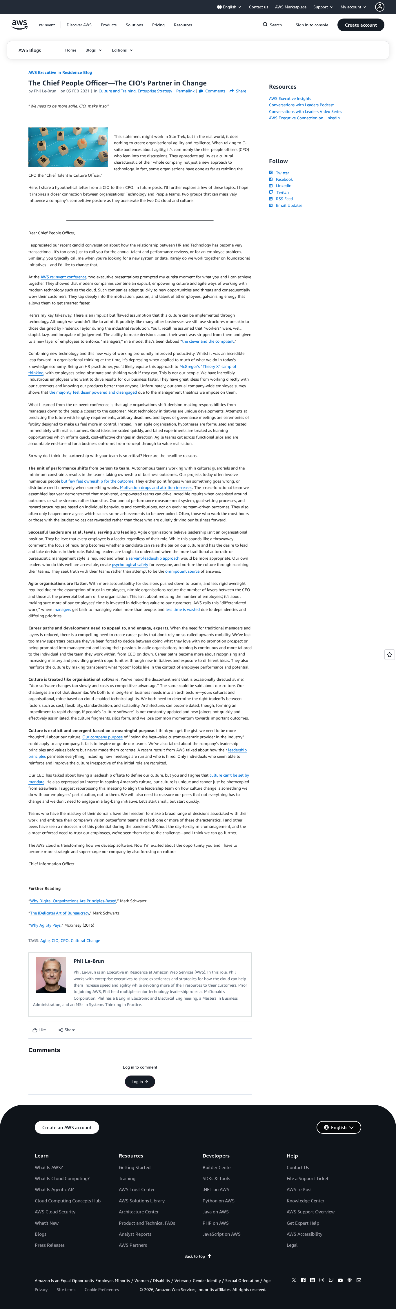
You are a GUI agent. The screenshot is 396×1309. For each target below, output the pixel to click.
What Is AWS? (49, 1167)
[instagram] (321, 1281)
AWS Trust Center (137, 1189)
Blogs (40, 1234)
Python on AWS (219, 1201)
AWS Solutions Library (142, 1201)
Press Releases (50, 1245)
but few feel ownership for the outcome (97, 481)
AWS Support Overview (311, 1212)
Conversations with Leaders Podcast (301, 104)
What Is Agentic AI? (54, 1189)
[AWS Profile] (379, 7)
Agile (45, 940)
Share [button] (240, 90)
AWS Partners (133, 1245)
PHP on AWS (216, 1223)
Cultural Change (85, 940)
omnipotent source (182, 571)
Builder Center (217, 1167)
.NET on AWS (216, 1189)
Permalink (185, 90)
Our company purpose (102, 736)
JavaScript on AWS (222, 1234)
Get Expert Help (303, 1223)
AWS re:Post (299, 1189)
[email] (359, 1281)
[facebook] (303, 1281)
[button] (79, 25)
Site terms (66, 1289)
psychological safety (130, 564)
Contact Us (298, 1167)
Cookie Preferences (102, 1289)
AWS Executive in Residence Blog (60, 72)
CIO (55, 940)
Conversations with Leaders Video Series (305, 111)
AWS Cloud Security (55, 1212)
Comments (214, 90)
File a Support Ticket (307, 1178)
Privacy (41, 1289)
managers (62, 609)
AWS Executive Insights (290, 98)
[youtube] (340, 1281)
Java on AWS (216, 1212)
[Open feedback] (389, 654)
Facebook (283, 179)
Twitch (281, 192)
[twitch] (331, 1281)
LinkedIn (282, 185)
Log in (137, 1081)
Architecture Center (139, 1212)
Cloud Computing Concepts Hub (68, 1201)
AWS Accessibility (304, 1234)
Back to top (194, 1256)
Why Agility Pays (45, 925)
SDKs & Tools (216, 1178)
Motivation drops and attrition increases (156, 487)
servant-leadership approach (154, 558)
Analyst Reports (135, 1234)
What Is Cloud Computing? (62, 1178)
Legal (292, 1245)
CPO (65, 940)
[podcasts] (349, 1281)
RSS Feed (283, 198)
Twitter (281, 172)
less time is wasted (183, 609)
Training (127, 1178)
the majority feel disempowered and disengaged (93, 392)
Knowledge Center (305, 1201)
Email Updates (288, 205)
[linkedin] (312, 1281)
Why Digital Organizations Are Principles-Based (73, 900)
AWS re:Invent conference (63, 276)
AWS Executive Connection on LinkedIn (304, 117)
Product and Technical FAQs (147, 1223)
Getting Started (134, 1167)
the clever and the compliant (208, 341)
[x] (294, 1281)
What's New (47, 1223)
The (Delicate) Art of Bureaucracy (59, 912)
